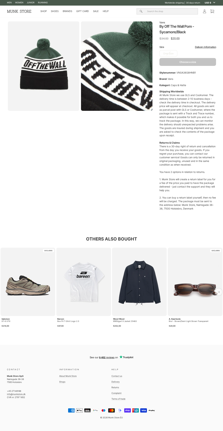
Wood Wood (118, 319)
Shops (62, 381)
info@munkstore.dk (16, 394)
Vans (162, 22)
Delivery (116, 381)
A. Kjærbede (175, 319)
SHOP (43, 11)
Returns (115, 387)
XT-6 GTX (6, 321)
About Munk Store (68, 376)
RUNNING (43, 2)
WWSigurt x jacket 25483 (125, 321)
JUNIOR (30, 2)
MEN (9, 2)
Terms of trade (118, 399)
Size (187, 46)
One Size (168, 53)
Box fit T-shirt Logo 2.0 (68, 321)
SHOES (55, 11)
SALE (96, 11)
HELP (106, 11)
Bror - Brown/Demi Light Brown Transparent (188, 321)
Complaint (116, 393)
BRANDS (67, 11)
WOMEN (19, 2)
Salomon (6, 319)
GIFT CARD (82, 11)
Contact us (117, 376)
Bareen (60, 319)
